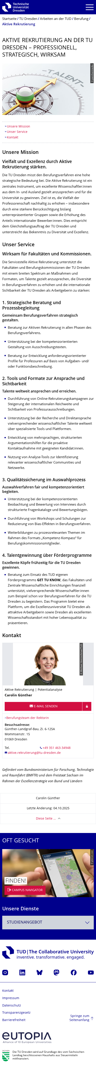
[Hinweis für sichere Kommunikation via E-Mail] (86, 706)
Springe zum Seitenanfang (79, 1018)
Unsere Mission (18, 126)
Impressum (10, 998)
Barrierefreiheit (13, 1020)
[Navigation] (90, 7)
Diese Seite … (46, 818)
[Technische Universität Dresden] (15, 7)
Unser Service (17, 132)
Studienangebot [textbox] (24, 922)
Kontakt (12, 137)
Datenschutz (11, 1005)
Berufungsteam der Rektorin (27, 718)
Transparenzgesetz (16, 1012)
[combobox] (48, 922)
